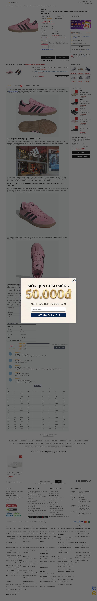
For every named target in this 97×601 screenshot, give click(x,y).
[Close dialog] (73, 280)
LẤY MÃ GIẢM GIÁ (48, 315)
